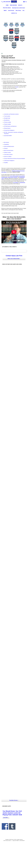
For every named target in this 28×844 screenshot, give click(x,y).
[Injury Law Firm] (14, 1)
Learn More (5, 817)
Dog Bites (6, 162)
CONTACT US (14, 13)
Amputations (6, 144)
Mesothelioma (7, 120)
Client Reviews (11, 10)
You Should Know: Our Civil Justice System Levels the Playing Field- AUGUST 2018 (12, 813)
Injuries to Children (7, 156)
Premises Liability (7, 122)
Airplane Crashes (7, 152)
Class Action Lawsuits (8, 154)
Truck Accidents (7, 116)
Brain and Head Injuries (8, 150)
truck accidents (22, 176)
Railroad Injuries (7, 128)
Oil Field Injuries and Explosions (10, 126)
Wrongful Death (7, 118)
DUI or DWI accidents (14, 176)
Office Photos (18, 10)
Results (16, 86)
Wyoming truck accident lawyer (18, 7)
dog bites (15, 177)
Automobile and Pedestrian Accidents (11, 114)
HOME (7, 5)
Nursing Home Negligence (9, 130)
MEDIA (5, 10)
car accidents (15, 182)
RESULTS (20, 5)
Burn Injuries (6, 142)
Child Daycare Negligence (9, 160)
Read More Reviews (13, 800)
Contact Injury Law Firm (14, 255)
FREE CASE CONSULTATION (13, 258)
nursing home (10, 177)
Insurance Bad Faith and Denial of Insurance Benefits (14, 158)
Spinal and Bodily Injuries (9, 146)
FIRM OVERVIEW (13, 5)
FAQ (23, 10)
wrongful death (4, 177)
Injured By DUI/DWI (8, 135)
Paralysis (6, 148)
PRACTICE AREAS (7, 7)
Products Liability (7, 124)
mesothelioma (22, 182)
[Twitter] (26, 2)
